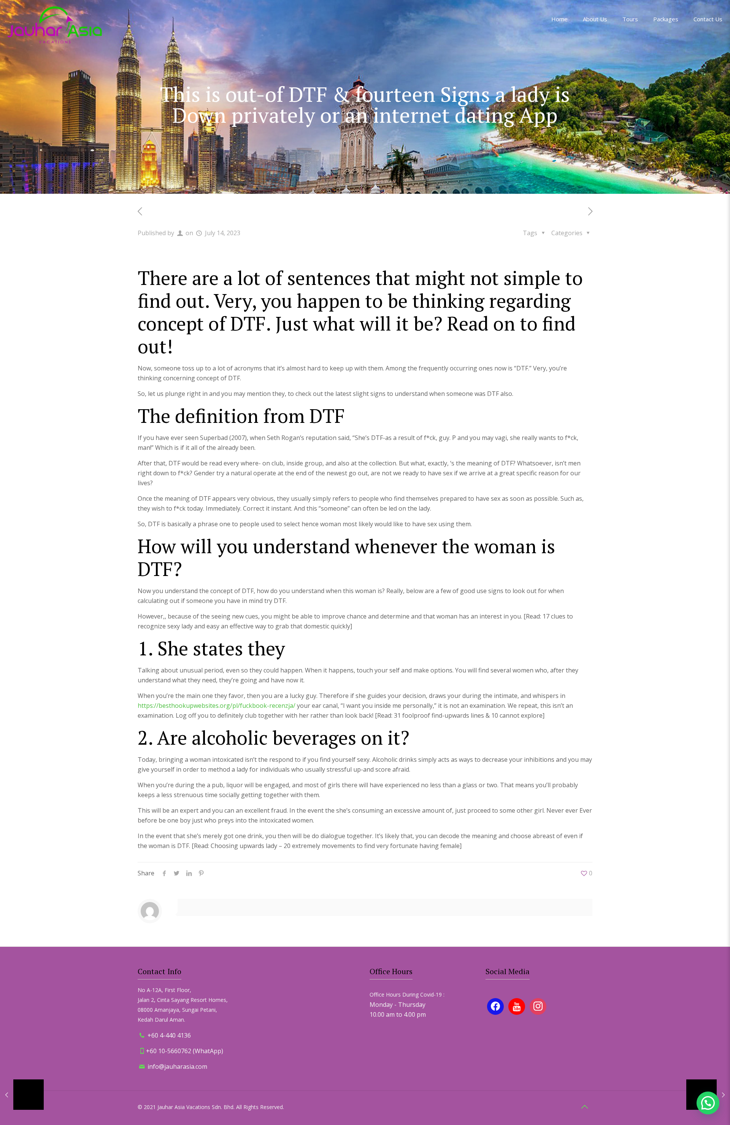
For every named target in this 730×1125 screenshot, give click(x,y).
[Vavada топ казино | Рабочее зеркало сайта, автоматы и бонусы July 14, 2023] (22, 1094)
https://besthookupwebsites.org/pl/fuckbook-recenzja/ (216, 705)
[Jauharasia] (55, 24)
